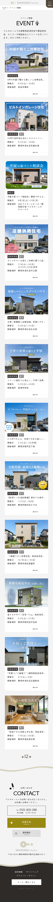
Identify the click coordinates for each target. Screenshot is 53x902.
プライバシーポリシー (26, 875)
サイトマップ (32, 872)
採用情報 (19, 872)
